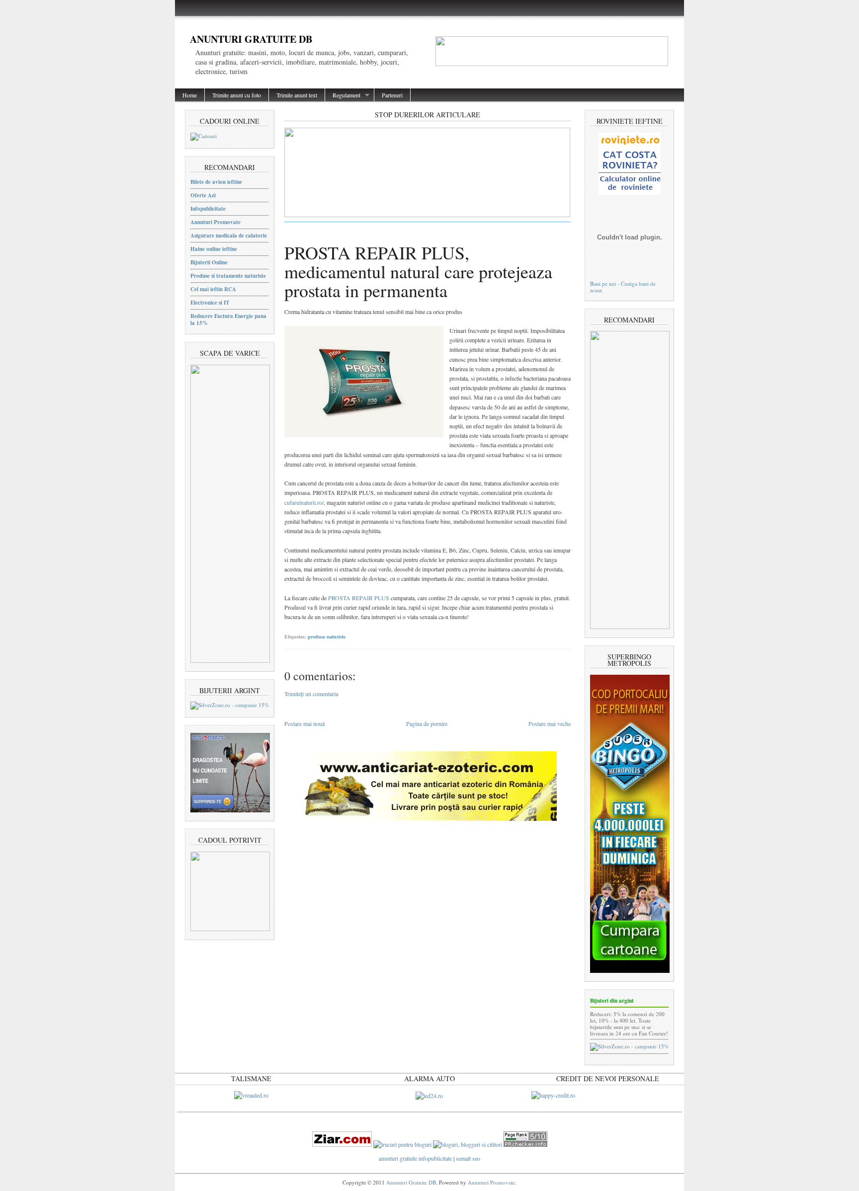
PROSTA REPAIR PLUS (358, 598)
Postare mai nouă (304, 723)
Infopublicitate (208, 209)
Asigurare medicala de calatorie (228, 235)
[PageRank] (525, 1144)
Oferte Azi (203, 195)
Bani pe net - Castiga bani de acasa (623, 287)
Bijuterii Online (209, 262)
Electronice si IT (209, 303)
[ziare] (342, 1144)
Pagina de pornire (426, 723)
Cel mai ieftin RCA (213, 289)
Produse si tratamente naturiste (228, 276)
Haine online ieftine (213, 249)
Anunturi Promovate (215, 222)
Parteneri (392, 95)
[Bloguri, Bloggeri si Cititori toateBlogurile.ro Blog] (467, 1144)
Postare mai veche (549, 723)
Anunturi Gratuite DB (251, 39)
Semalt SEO (468, 1158)
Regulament (342, 95)
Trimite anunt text (296, 95)
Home (189, 95)
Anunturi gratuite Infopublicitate (416, 1158)
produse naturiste (326, 636)
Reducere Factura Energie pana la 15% (228, 319)
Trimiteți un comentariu (311, 694)
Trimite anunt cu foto (236, 95)
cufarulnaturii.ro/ (304, 502)
